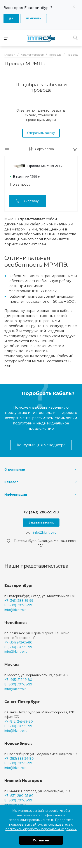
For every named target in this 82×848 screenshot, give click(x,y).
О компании (14, 469)
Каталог (11, 482)
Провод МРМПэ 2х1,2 (45, 166)
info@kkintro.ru (44, 533)
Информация (15, 494)
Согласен (41, 840)
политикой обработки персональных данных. (41, 829)
